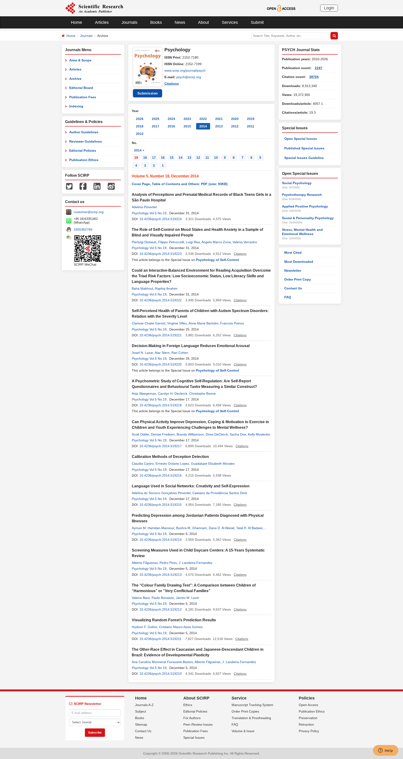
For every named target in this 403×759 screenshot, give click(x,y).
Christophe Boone (202, 393)
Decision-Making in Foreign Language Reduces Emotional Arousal (191, 346)
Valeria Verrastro (245, 242)
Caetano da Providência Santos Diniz (219, 493)
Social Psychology (297, 183)
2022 (203, 119)
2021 (219, 119)
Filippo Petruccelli (171, 242)
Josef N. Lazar (142, 353)
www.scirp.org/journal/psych (184, 70)
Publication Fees (82, 97)
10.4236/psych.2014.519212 (160, 609)
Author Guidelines (83, 132)
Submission (147, 93)
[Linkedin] (97, 186)
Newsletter (292, 270)
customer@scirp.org (89, 212)
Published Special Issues (304, 148)
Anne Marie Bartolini (203, 323)
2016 (171, 126)
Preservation (308, 718)
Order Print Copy (297, 279)
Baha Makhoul (142, 288)
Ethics (187, 705)
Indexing (76, 106)
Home (76, 22)
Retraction (306, 724)
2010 (139, 134)
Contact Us (293, 288)
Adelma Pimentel (144, 207)
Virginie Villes (177, 323)
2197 (318, 68)
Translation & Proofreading (251, 718)
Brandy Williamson (190, 434)
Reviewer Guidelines (85, 141)
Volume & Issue (243, 731)
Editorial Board (81, 88)
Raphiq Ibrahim (166, 288)
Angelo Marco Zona (216, 242)
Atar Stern (162, 353)
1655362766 (83, 229)
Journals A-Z (144, 705)
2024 (171, 119)
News (180, 22)
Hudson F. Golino (144, 627)
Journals (129, 22)
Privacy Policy (309, 731)
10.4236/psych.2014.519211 (160, 639)
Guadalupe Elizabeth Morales (213, 463)
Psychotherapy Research (302, 195)
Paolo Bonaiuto (163, 598)
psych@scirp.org (188, 77)
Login (329, 8)
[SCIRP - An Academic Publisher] (94, 8)
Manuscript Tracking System (252, 705)
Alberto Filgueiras (145, 563)
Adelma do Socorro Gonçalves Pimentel (161, 493)
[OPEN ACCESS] (281, 8)
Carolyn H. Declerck (172, 393)
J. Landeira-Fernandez (195, 563)
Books (156, 22)
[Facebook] (83, 186)
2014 (203, 126)
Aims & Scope (80, 60)
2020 (235, 119)
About (203, 22)
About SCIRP (196, 698)
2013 (219, 126)
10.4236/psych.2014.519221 (160, 335)
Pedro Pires (168, 563)
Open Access (308, 705)
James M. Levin (187, 598)
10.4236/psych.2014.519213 (160, 574)
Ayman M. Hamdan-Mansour (153, 528)
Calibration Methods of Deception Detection (170, 457)
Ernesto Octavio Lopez (172, 463)
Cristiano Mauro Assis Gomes (181, 627)
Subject (140, 711)
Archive (75, 79)
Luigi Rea (193, 242)
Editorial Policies (82, 150)
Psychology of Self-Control (217, 260)
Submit (257, 22)
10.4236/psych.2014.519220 (160, 364)
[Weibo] (111, 186)
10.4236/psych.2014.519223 (160, 254)
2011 (250, 126)
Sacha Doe (238, 434)
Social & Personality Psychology (308, 218)
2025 (155, 119)
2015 (187, 126)
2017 (155, 126)
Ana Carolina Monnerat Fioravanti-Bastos (162, 662)
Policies (307, 698)
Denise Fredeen (163, 434)
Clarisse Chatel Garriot (148, 323)
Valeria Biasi (141, 598)
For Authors (192, 718)
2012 (235, 126)
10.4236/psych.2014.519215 (160, 504)
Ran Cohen (179, 353)
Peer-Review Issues (198, 724)
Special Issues (194, 737)
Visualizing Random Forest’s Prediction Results (174, 620)
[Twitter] (69, 186)
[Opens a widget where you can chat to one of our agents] (385, 751)
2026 (139, 119)
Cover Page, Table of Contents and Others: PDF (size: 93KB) (180, 184)
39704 (314, 77)
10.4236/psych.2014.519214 (160, 539)
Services (230, 22)
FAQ (287, 297)
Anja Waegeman (144, 393)
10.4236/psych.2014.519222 (160, 300)
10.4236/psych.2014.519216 (160, 475)
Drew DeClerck (217, 434)
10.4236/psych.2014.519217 (160, 446)
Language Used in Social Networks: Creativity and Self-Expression (191, 486)
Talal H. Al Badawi (249, 528)
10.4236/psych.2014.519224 (160, 219)
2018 (139, 126)
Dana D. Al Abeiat (221, 528)
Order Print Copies (245, 711)
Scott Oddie (140, 434)
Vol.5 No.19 (158, 213)
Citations (171, 83)
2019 (250, 119)
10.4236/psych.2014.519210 (160, 673)
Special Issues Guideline (304, 158)
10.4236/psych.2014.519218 (160, 405)
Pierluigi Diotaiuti (144, 242)
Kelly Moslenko (259, 434)
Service (239, 698)
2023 (187, 119)
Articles (102, 22)
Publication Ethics (83, 160)
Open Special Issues (300, 139)
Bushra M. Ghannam (191, 528)
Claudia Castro (143, 463)
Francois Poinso (232, 323)
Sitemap (141, 724)
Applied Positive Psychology (305, 206)
